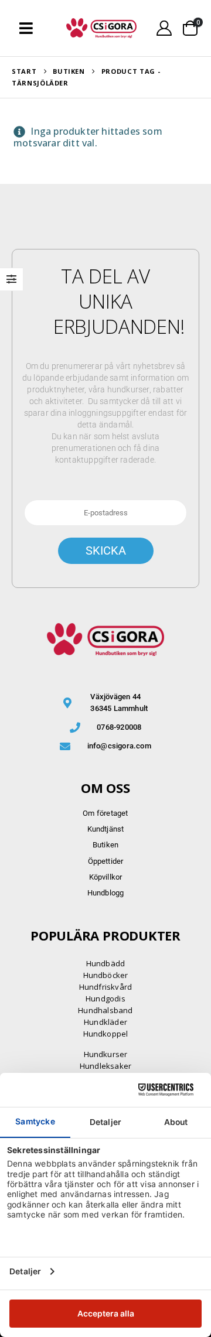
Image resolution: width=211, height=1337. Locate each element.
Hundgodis (105, 998)
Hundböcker (105, 975)
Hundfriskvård (105, 987)
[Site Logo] (101, 28)
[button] (26, 28)
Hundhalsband (105, 1010)
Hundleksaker (105, 1066)
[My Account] (164, 28)
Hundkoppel (105, 1033)
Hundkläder (105, 1022)
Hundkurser (106, 1054)
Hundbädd (105, 963)
